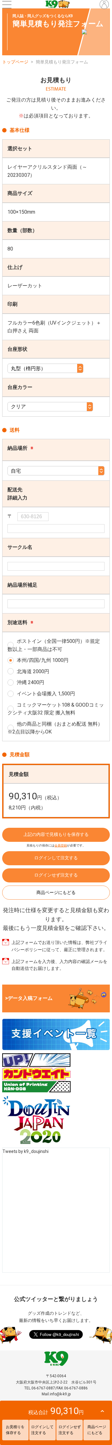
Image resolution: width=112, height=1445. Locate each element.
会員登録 (60, 845)
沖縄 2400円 (30, 682)
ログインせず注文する (56, 874)
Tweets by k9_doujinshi (25, 1151)
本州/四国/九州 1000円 (42, 660)
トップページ (15, 61)
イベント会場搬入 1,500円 (46, 694)
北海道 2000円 (33, 671)
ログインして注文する (56, 857)
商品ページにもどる (56, 892)
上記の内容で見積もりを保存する (56, 834)
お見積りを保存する (15, 1430)
